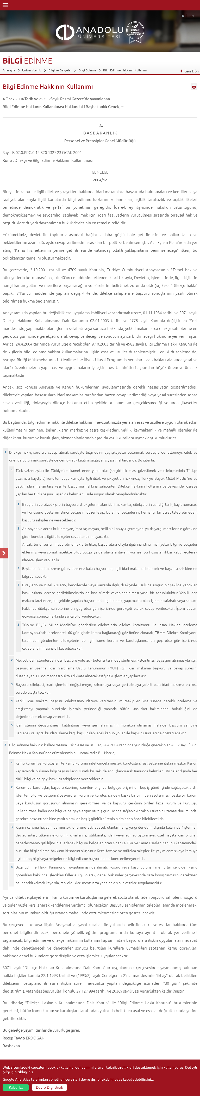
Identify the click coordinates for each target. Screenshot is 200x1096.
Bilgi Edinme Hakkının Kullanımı (125, 70)
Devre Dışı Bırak (49, 1087)
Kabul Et (16, 1087)
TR (182, 16)
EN (192, 16)
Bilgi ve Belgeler (60, 70)
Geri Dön (191, 71)
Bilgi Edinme (87, 70)
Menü (5, 5)
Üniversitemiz (32, 70)
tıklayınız (25, 1071)
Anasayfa (9, 70)
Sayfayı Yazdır (194, 86)
